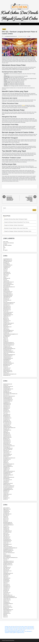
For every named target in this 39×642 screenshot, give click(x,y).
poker (4, 247)
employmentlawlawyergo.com (9, 596)
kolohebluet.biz (6, 579)
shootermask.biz (6, 580)
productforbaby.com (7, 300)
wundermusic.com (6, 420)
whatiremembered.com (7, 551)
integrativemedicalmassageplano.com (10, 334)
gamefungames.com (7, 421)
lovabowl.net (5, 385)
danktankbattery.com (7, 326)
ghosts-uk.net (6, 518)
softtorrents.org (6, 453)
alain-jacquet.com (6, 285)
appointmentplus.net (7, 605)
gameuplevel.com (6, 415)
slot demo (5, 244)
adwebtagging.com (7, 359)
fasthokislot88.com (7, 440)
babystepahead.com (7, 361)
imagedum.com (6, 469)
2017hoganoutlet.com (7, 261)
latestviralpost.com (7, 306)
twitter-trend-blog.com (7, 546)
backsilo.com (5, 340)
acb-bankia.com (6, 336)
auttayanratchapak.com (7, 291)
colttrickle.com (6, 510)
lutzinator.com (6, 460)
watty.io (4, 277)
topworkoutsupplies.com (8, 399)
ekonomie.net (5, 604)
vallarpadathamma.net (7, 296)
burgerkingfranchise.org (7, 295)
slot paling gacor (28, 631)
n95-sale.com (5, 526)
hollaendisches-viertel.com (8, 562)
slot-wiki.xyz (5, 591)
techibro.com (5, 542)
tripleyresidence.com (7, 451)
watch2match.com (6, 592)
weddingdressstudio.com (8, 573)
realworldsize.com (6, 297)
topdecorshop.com (7, 599)
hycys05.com (5, 311)
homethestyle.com (6, 416)
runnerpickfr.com (6, 511)
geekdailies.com (6, 490)
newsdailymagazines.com (8, 388)
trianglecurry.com (6, 468)
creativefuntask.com (7, 423)
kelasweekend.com (7, 613)
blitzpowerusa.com (7, 308)
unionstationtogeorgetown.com (9, 427)
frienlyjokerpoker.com (7, 540)
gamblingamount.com (7, 364)
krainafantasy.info (6, 272)
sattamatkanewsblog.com (8, 350)
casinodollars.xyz (6, 587)
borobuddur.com (6, 419)
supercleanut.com (6, 433)
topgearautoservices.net (8, 483)
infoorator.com (6, 558)
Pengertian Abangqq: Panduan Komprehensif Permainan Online (17, 231)
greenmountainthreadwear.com (9, 348)
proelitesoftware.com (7, 444)
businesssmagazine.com (8, 523)
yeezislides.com (6, 391)
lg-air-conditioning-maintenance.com (10, 557)
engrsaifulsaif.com (6, 425)
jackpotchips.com (6, 443)
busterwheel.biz (6, 581)
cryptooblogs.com (6, 414)
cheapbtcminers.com (7, 426)
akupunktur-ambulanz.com (8, 550)
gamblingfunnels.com (7, 513)
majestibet (7, 632)
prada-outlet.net (6, 507)
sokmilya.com (6, 495)
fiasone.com (5, 325)
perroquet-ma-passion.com (8, 486)
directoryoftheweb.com (7, 264)
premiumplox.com (6, 574)
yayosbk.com (5, 575)
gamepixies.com (6, 438)
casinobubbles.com (7, 404)
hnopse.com (5, 366)
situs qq (10, 626)
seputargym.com (6, 405)
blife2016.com (6, 462)
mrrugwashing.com (7, 335)
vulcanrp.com (5, 545)
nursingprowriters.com (7, 347)
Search (4, 207)
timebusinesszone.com (7, 370)
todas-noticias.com (7, 273)
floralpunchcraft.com (7, 324)
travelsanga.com (6, 602)
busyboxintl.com (6, 290)
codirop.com (5, 517)
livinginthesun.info (6, 278)
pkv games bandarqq (7, 245)
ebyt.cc (4, 553)
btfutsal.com (5, 516)
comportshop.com (6, 598)
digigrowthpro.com (7, 509)
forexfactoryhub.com (7, 532)
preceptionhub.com (7, 390)
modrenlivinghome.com (7, 488)
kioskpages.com (6, 467)
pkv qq (32, 628)
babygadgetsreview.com (8, 549)
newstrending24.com (7, 610)
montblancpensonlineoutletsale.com (10, 547)
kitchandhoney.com (7, 567)
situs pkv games (22, 627)
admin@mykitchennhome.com (11, 36)
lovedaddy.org (6, 332)
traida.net (5, 565)
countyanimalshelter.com (8, 358)
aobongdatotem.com (7, 392)
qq (3, 248)
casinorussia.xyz (6, 584)
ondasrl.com (5, 461)
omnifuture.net (6, 512)
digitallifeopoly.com (7, 403)
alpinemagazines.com (7, 544)
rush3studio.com (6, 267)
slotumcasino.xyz (6, 585)
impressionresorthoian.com (8, 342)
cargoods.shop (6, 280)
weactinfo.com (6, 319)
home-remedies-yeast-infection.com (10, 393)
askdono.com (5, 519)
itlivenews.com (6, 608)
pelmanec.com (6, 262)
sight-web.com (6, 535)
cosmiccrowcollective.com (8, 284)
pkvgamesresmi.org (20, 632)
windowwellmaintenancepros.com (9, 373)
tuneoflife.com (6, 372)
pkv (4, 246)
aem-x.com (5, 413)
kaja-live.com (5, 533)
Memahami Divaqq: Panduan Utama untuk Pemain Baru (16, 228)
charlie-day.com (6, 329)
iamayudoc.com (6, 428)
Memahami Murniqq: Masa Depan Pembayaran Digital (15, 219)
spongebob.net (6, 289)
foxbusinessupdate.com (7, 331)
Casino (4, 29)
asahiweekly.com (6, 432)
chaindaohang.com (7, 555)
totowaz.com (5, 353)
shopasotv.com (6, 601)
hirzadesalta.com (6, 402)
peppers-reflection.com (7, 371)
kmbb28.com (5, 493)
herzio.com (5, 269)
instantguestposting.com (8, 603)
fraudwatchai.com (6, 411)
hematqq (31, 627)
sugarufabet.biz (6, 480)
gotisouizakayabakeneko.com (9, 286)
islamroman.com (6, 538)
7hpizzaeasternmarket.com (8, 561)
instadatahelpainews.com (8, 489)
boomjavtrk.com (6, 497)
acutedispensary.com (7, 349)
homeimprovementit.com (8, 386)
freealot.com (5, 431)
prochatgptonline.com (7, 530)
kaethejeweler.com (6, 473)
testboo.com (5, 572)
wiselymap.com (6, 529)
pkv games (5, 250)
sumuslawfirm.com (6, 346)
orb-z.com (5, 301)
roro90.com (5, 268)
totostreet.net (6, 409)
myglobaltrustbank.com (7, 595)
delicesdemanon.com (7, 570)
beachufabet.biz (6, 478)
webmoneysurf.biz (6, 578)
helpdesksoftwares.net (7, 383)
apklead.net (5, 499)
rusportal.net (5, 275)
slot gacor (7, 628)
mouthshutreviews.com (7, 400)
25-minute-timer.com (7, 422)
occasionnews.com (7, 367)
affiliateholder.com (6, 375)
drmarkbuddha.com (7, 556)
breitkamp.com (6, 450)
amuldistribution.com (7, 417)
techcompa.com (6, 534)
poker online (5, 241)
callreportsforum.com (7, 494)
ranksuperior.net (6, 360)
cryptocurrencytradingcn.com (9, 352)
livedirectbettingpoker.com (8, 330)
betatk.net (5, 614)
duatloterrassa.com (7, 455)
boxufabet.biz (6, 482)
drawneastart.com (6, 439)
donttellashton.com (7, 266)
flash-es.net (5, 337)
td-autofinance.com (7, 539)
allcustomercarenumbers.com (9, 445)
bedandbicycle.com (7, 434)
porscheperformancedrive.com (9, 457)
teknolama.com (6, 298)
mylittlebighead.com (7, 430)
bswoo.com (5, 616)
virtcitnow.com (6, 528)
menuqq (6, 626)
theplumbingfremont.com (8, 609)
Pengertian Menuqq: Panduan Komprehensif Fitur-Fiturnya (16, 222)
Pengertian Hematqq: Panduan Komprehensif (14, 225)
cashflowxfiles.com (7, 315)
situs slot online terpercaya (8, 242)
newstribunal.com (6, 387)
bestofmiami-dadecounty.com (9, 396)
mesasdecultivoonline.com (8, 303)
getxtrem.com (6, 318)
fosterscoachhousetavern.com (9, 302)
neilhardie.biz (5, 576)
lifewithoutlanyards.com (7, 564)
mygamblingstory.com (7, 258)
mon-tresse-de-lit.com (7, 479)
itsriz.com (5, 279)
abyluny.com (5, 496)
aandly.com (5, 615)
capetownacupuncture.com (8, 281)
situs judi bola (30, 626)
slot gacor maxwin (23, 626)
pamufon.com (6, 456)
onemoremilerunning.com (8, 312)
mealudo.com (5, 327)
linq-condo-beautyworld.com (8, 552)
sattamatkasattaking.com (8, 474)
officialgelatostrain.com (7, 472)
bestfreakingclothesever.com (8, 343)
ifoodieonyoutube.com (7, 397)
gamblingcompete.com (7, 522)
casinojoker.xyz (6, 589)
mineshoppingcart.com (7, 398)
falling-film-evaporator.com (8, 344)
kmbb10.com (5, 317)
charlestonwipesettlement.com (9, 354)
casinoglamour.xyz (6, 586)
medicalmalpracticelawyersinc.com (10, 597)
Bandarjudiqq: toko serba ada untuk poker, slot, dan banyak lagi (10, 199)
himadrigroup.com (6, 536)
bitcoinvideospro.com (7, 283)
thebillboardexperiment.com (8, 477)
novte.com (5, 559)
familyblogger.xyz (6, 446)
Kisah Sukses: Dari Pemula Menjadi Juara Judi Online (19, 15)
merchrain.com (6, 491)
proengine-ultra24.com (7, 563)
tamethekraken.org (7, 459)
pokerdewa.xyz (6, 590)
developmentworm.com (7, 607)
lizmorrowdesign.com (7, 465)
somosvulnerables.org (7, 454)
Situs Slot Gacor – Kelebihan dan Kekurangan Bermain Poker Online (29, 199)
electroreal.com (6, 394)
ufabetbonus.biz (6, 612)
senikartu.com (6, 274)
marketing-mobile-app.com (8, 323)
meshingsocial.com (7, 320)
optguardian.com (6, 408)
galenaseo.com (6, 593)
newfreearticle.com (7, 307)
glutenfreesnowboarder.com (8, 463)
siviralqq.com (5, 341)
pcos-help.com (6, 515)
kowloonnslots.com (7, 541)
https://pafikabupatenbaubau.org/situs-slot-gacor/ (14, 631)
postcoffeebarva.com (7, 292)
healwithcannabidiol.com (8, 466)
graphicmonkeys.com (7, 437)
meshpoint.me (6, 287)
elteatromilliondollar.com (8, 294)
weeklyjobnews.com (7, 357)
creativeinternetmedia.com (8, 524)
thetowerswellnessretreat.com (9, 471)
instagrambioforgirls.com (8, 314)
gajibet (14, 632)
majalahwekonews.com (7, 260)
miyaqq (11, 632)
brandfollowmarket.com (7, 355)
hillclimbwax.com (6, 365)
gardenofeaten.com (7, 309)
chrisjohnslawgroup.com (8, 448)
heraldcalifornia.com (7, 436)
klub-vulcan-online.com (7, 449)
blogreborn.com (6, 527)
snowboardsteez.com (7, 313)
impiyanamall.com (6, 407)
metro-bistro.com (6, 568)
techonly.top (5, 521)
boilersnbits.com (6, 304)
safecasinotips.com (7, 442)
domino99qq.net (6, 263)
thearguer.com (6, 321)
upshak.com (5, 338)
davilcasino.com (6, 410)
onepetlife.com (6, 476)
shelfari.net (5, 582)
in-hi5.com (5, 271)
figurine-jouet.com (6, 484)
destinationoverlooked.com (8, 363)
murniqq (27, 627)
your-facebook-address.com (8, 485)
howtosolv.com (6, 569)
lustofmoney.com (6, 369)
